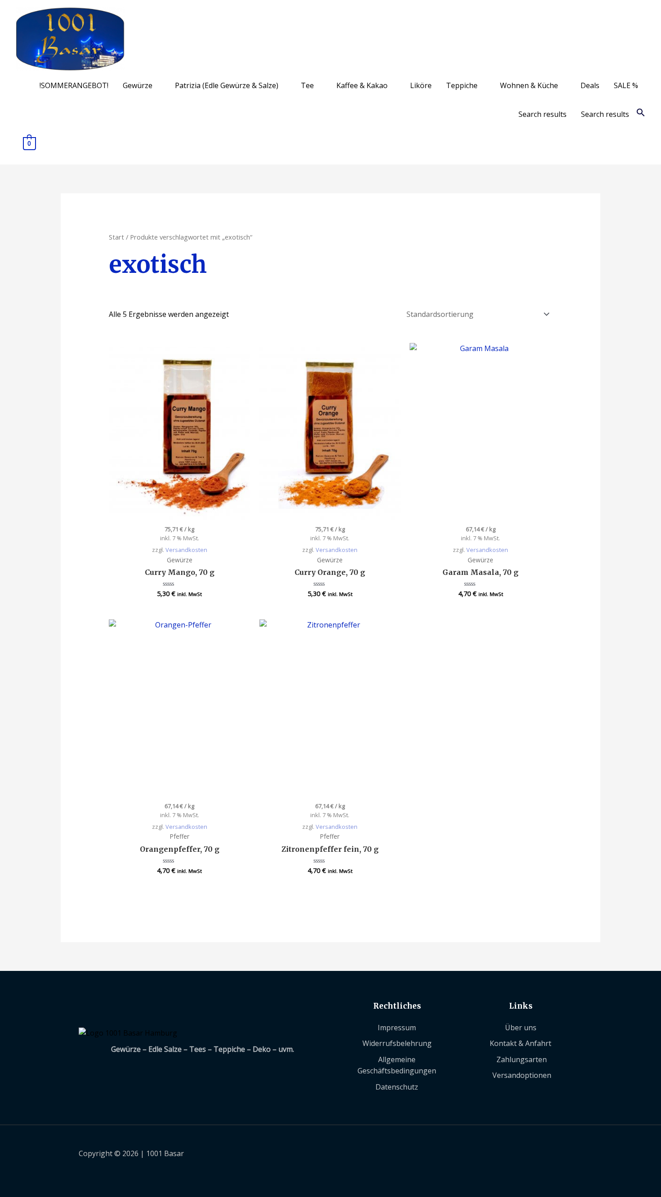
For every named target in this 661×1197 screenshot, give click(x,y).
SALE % (626, 85)
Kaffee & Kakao (362, 85)
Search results (542, 114)
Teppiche (462, 85)
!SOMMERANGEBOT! (74, 85)
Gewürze (137, 85)
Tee (307, 85)
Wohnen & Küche (529, 85)
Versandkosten (186, 550)
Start (116, 236)
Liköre (421, 85)
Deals (590, 85)
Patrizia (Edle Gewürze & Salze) (226, 85)
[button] (640, 114)
